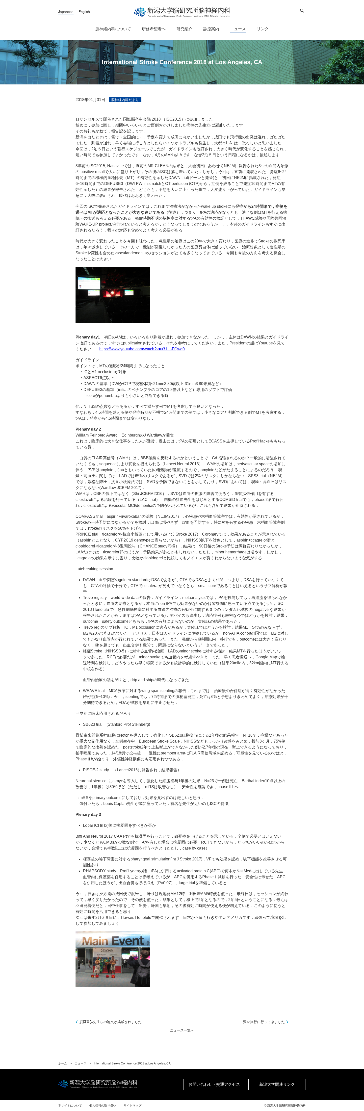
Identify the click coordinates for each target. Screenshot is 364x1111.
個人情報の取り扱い (102, 1105)
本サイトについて (70, 1105)
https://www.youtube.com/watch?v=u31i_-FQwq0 (142, 349)
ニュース (80, 1063)
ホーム (62, 1063)
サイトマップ (132, 1105)
